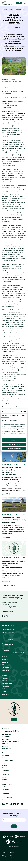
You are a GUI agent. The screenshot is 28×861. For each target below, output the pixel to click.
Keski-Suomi (5, 667)
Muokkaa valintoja (13, 444)
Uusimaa (4, 691)
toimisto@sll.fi (5, 743)
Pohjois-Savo (5, 686)
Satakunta (4, 689)
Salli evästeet (14, 440)
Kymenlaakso (5, 670)
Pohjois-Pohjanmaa (7, 683)
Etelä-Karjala (5, 659)
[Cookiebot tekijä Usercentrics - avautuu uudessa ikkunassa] (20, 411)
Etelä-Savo (5, 662)
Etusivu (3, 9)
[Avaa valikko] (24, 3)
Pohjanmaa (5, 678)
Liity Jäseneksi (8, 644)
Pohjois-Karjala (6, 681)
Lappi (3, 673)
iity (14, 719)
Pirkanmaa (4, 675)
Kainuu (4, 665)
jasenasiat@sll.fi (6, 748)
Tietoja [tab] (23, 415)
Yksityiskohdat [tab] (14, 415)
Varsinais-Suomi (6, 694)
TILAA (14, 826)
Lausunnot (15, 464)
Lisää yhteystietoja (7, 611)
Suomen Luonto (6, 799)
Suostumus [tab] (5, 415)
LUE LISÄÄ (5, 494)
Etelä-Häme (5, 657)
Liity (19, 3)
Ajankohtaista (9, 9)
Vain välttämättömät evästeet (14, 448)
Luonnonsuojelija (6, 797)
